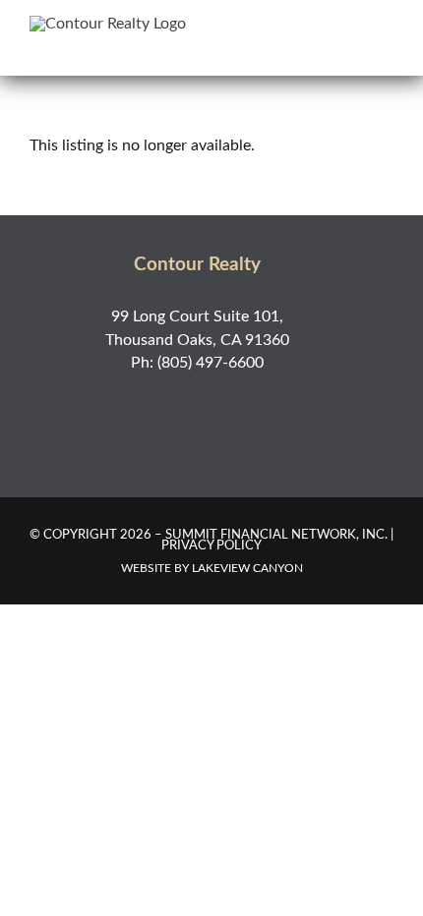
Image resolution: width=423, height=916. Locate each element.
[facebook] (175, 404)
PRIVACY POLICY (211, 546)
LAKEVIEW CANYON (247, 568)
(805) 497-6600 (210, 363)
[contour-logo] (108, 23)
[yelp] (218, 404)
